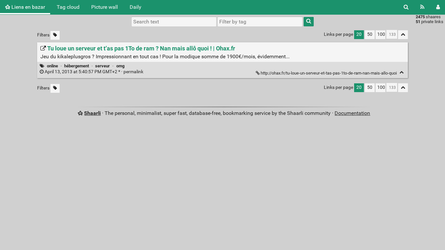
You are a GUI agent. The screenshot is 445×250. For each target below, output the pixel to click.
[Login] (438, 7)
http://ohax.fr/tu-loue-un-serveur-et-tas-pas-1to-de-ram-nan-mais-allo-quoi (329, 73)
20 (359, 34)
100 (381, 34)
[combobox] (260, 21)
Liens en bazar (27, 7)
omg (120, 65)
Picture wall (104, 7)
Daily (135, 7)
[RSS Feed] (422, 7)
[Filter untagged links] (55, 35)
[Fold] (401, 72)
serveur (102, 65)
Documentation (352, 113)
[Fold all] (403, 34)
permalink (94, 72)
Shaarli (92, 113)
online (52, 65)
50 (369, 34)
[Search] (406, 7)
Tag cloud (68, 7)
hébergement (76, 65)
